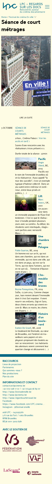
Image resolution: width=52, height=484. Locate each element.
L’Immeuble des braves (43, 280)
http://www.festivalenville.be (17, 391)
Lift (40, 196)
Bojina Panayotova (24, 289)
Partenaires (8, 367)
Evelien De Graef (23, 328)
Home (4, 17)
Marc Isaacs (41, 201)
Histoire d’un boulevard (43, 319)
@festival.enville (22, 407)
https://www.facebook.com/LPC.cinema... (24, 404)
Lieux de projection (12, 364)
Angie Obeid (41, 164)
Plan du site (8, 376)
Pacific (42, 159)
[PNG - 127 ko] (35, 445)
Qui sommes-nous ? (12, 370)
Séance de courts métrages (20, 131)
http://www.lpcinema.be (15, 394)
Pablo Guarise (21, 250)
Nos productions (10, 373)
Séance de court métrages (45, 130)
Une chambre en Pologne (43, 242)
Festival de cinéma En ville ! (22, 17)
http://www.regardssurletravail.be (19, 397)
